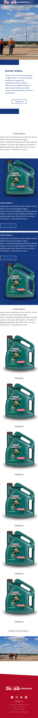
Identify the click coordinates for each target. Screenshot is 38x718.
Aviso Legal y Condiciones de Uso (19, 704)
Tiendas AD (19, 101)
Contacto (19, 701)
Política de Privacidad (19, 707)
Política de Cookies (19, 709)
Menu (30, 2)
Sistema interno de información (19, 712)
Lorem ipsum (8, 226)
